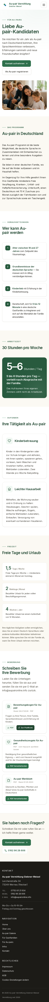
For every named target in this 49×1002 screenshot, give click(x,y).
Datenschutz (8, 971)
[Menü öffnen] (44, 5)
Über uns (6, 929)
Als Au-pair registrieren (16, 71)
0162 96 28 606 (16, 850)
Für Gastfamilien (9, 938)
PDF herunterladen (18, 766)
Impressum (7, 966)
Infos (4, 946)
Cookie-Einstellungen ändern (15, 980)
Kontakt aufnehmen (14, 63)
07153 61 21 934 (18, 890)
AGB (4, 975)
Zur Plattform (27, 728)
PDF (12, 728)
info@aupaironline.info (14, 690)
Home (5, 924)
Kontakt (5, 951)
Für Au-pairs (7, 942)
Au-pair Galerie (9, 933)
